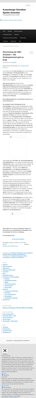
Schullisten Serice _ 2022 (9, 316)
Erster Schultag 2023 (8, 314)
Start (4, 31)
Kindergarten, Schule (22, 253)
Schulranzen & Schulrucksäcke (10, 38)
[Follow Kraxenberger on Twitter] (18, 308)
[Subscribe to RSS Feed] (25, 308)
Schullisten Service (7, 34)
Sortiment (16, 34)
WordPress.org (7, 332)
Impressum (5, 41)
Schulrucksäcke (9, 285)
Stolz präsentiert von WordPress (21, 340)
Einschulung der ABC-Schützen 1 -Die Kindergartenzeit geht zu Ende (13, 56)
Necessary (6, 375)
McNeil (6, 282)
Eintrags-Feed (6, 329)
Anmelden (5, 327)
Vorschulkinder (6, 257)
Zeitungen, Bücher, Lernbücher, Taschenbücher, (14, 254)
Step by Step (8, 287)
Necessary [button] (4, 373)
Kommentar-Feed (7, 330)
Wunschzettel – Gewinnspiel (10, 321)
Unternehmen (23, 38)
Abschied (14, 256)
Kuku (20, 41)
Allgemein (13, 253)
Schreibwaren (8, 296)
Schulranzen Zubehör (10, 284)
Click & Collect (6, 319)
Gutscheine (7, 292)
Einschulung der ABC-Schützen (10, 246)
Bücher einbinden (18, 31)
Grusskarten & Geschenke (11, 291)
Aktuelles (10, 31)
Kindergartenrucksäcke (10, 280)
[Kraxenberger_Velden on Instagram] (13, 308)
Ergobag (7, 278)
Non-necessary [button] (5, 385)
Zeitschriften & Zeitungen (11, 298)
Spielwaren (30, 253)
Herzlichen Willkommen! (9, 270)
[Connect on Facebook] (6, 308)
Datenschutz (13, 41)
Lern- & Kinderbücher (10, 294)
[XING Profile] (31, 308)
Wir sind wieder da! (8, 317)
